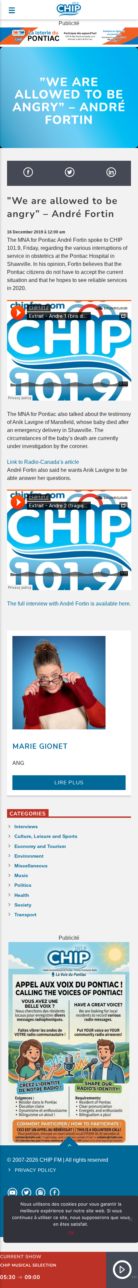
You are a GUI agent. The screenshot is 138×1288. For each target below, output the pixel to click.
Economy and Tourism (40, 846)
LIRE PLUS (68, 782)
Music (21, 875)
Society (22, 905)
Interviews (26, 826)
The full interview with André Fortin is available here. (69, 603)
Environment (29, 856)
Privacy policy (35, 1170)
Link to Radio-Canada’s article (43, 462)
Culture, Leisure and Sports (45, 836)
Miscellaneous (31, 865)
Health (21, 895)
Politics (22, 885)
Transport (25, 914)
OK (71, 1232)
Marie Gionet (40, 746)
